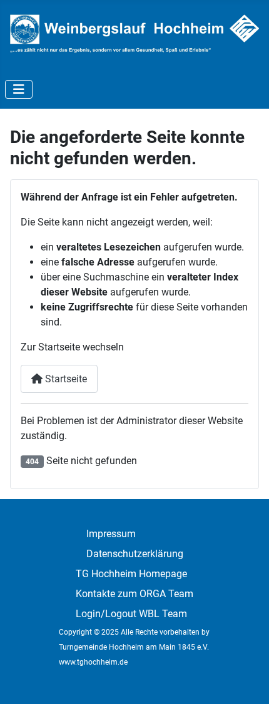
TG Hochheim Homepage (131, 574)
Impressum (111, 534)
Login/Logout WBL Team (131, 614)
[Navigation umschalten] (19, 89)
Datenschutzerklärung (134, 554)
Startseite (65, 379)
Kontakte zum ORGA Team (134, 594)
